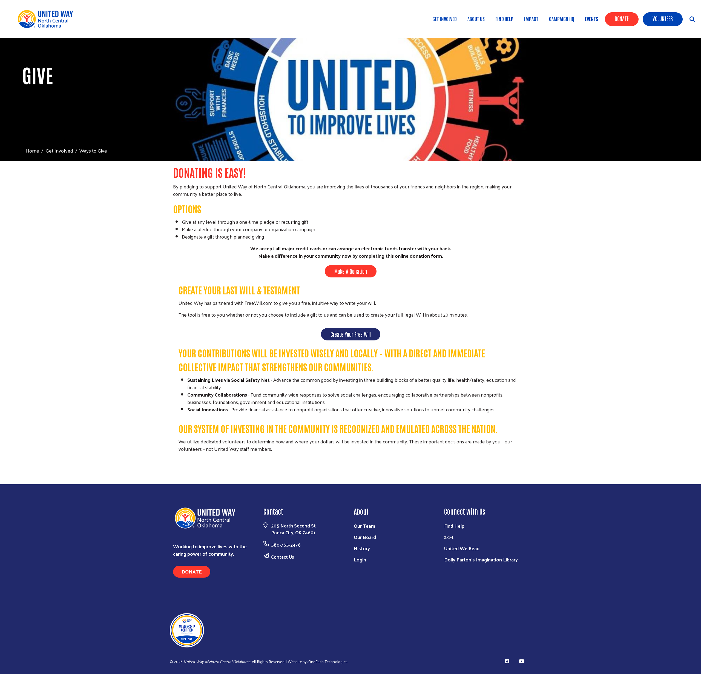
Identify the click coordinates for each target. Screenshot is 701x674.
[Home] (49, 19)
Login (360, 559)
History (362, 548)
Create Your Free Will (351, 334)
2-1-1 (449, 537)
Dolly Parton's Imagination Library (481, 559)
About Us (476, 18)
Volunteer (663, 18)
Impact (531, 18)
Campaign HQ (561, 18)
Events (591, 18)
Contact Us (282, 557)
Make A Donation (350, 271)
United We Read (461, 548)
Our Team (364, 525)
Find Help (504, 18)
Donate (622, 18)
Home (32, 150)
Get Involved (444, 18)
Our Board (365, 537)
